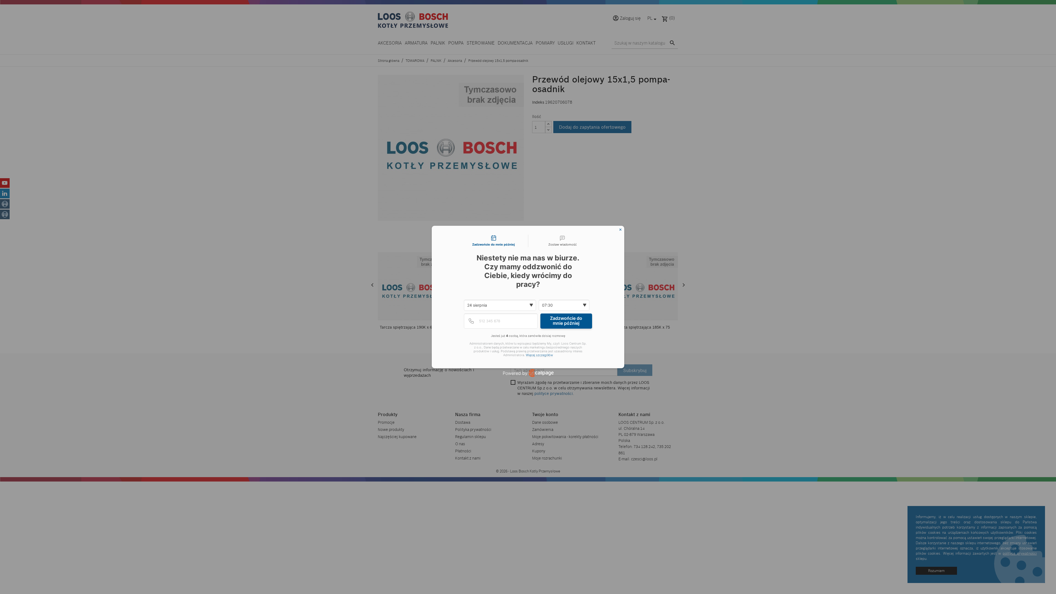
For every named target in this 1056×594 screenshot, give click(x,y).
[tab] (493, 240)
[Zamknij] (620, 229)
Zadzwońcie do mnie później (566, 320)
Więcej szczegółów (539, 355)
